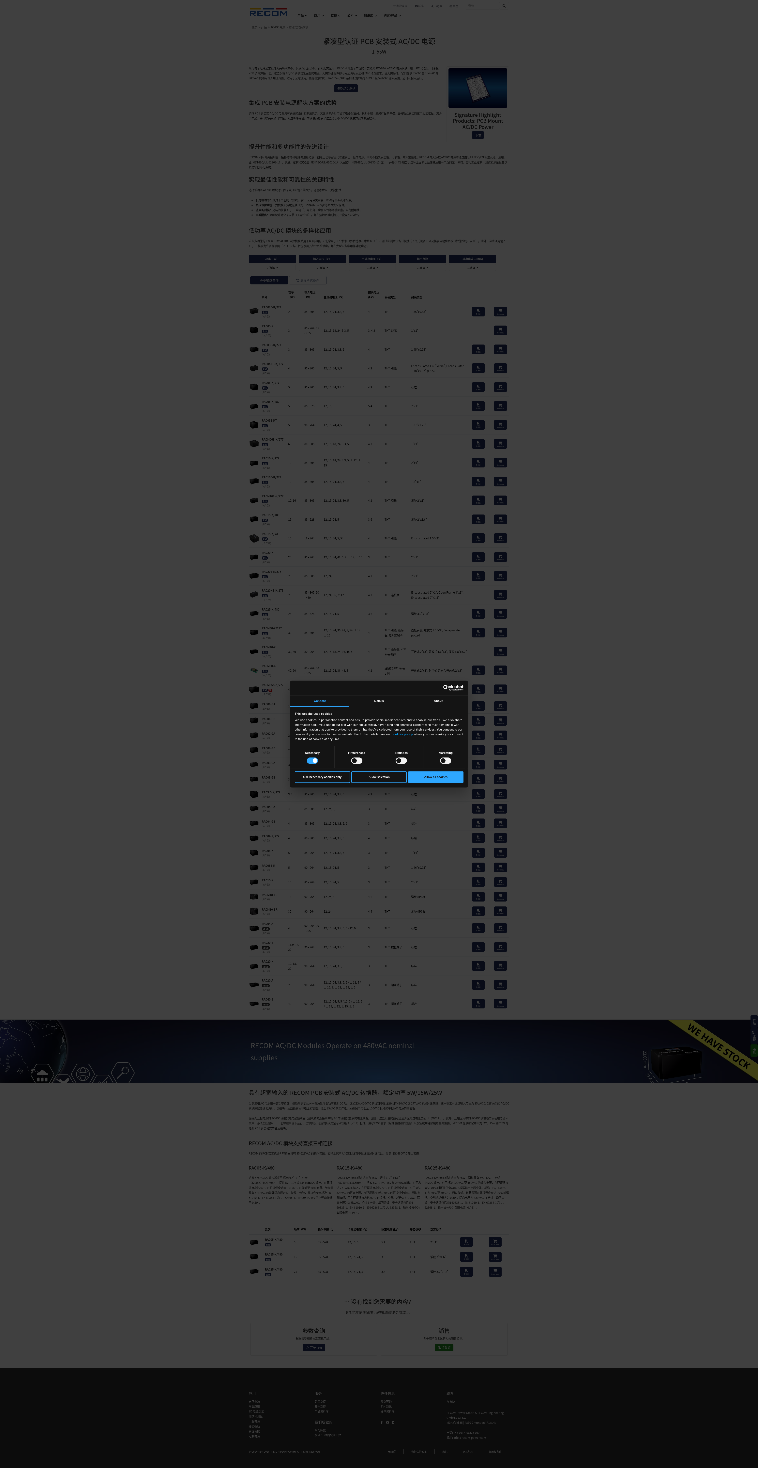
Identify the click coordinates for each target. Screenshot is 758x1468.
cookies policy (402, 734)
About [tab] (438, 700)
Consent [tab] (320, 700)
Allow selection (379, 777)
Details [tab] (379, 700)
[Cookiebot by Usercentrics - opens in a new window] (446, 688)
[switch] (356, 760)
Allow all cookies (435, 777)
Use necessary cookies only (322, 777)
